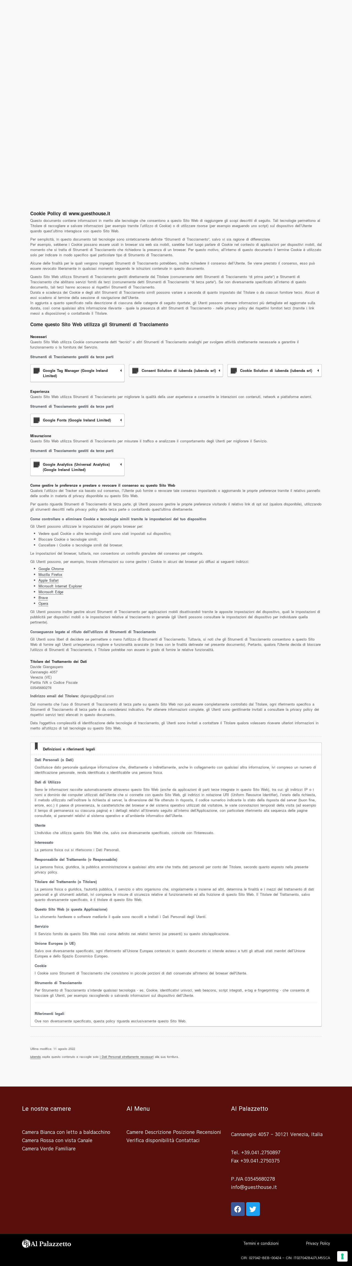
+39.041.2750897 (260, 1152)
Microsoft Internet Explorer (60, 586)
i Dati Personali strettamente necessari (126, 1056)
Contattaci (302, 12)
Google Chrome (51, 568)
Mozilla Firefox (50, 574)
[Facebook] (238, 1209)
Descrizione (176, 12)
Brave (43, 597)
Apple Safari (48, 580)
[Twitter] (253, 1209)
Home (124, 12)
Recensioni (235, 12)
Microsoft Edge (50, 591)
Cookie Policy (292, 1244)
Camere (204, 12)
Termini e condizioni (261, 1244)
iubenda (35, 1056)
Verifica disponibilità (150, 1140)
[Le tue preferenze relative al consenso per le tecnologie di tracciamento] (342, 1256)
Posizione (146, 12)
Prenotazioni (269, 12)
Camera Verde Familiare (49, 1149)
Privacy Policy (318, 1244)
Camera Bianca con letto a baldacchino (66, 1132)
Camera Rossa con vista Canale (57, 1140)
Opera (43, 603)
